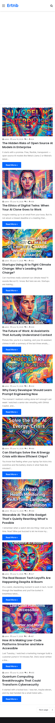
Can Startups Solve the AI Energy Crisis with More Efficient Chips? (26, 454)
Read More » (12, 165)
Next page (43, 710)
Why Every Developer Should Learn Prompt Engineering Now (27, 392)
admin (6, 139)
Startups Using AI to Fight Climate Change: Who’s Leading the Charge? (26, 269)
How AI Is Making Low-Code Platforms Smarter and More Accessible (23, 644)
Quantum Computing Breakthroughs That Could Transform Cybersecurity (21, 681)
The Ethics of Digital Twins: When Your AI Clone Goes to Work (25, 207)
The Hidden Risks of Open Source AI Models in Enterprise (27, 145)
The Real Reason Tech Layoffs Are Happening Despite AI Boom (26, 580)
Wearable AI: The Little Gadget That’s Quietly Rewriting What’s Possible (25, 519)
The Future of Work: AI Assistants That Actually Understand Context (27, 333)
